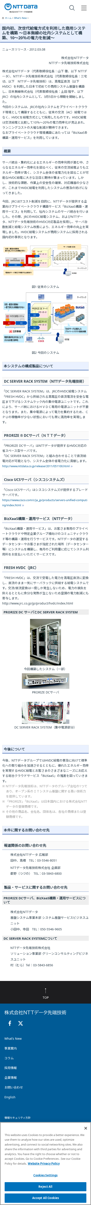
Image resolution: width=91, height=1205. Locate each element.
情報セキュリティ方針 (17, 1118)
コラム (9, 1058)
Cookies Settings (45, 1175)
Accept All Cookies (45, 1198)
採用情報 (10, 1068)
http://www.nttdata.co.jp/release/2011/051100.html (36, 466)
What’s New (20, 18)
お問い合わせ (13, 1087)
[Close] (86, 1128)
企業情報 (10, 1077)
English (9, 1097)
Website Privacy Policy (44, 1164)
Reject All (45, 1187)
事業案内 (10, 1048)
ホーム (8, 18)
